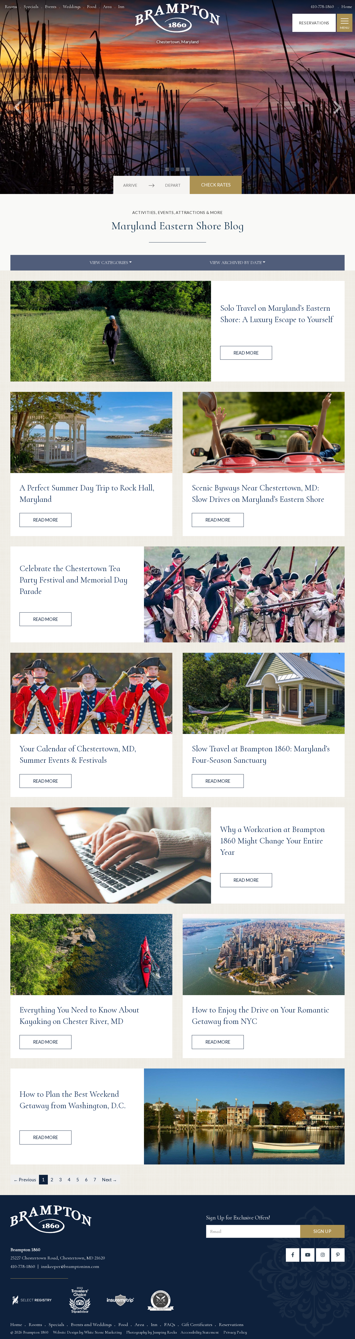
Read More (246, 353)
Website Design (65, 1332)
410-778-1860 (323, 6)
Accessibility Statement (200, 1332)
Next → (109, 1179)
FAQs (169, 1324)
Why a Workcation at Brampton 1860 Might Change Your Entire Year (272, 840)
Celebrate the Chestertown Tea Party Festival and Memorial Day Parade (73, 580)
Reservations (314, 22)
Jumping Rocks (165, 1332)
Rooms (11, 6)
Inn (121, 6)
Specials (31, 6)
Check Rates (216, 185)
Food (91, 6)
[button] (18, 97)
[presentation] (110, 331)
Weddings (72, 6)
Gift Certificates (197, 1324)
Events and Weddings (91, 1324)
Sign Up (322, 1231)
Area (107, 6)
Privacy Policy (235, 1332)
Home (346, 6)
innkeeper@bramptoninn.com (70, 1266)
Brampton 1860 (177, 20)
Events (50, 6)
